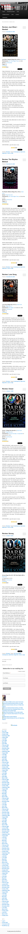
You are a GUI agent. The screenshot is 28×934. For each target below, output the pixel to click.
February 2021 (5, 809)
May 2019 (4, 840)
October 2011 (5, 915)
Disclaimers (4, 17)
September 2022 (6, 787)
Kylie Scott (23, 59)
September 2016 (6, 890)
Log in (3, 921)
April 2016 (4, 898)
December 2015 (5, 904)
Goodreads (4, 65)
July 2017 (4, 874)
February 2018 (5, 864)
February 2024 (5, 762)
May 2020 (4, 821)
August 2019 (5, 835)
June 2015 (4, 907)
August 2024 (5, 753)
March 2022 (4, 796)
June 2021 (4, 804)
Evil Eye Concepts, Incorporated (16, 433)
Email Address (6, 673)
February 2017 (5, 882)
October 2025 (5, 734)
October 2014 (5, 910)
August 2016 (5, 892)
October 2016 (5, 889)
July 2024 (4, 754)
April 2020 (4, 823)
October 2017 (5, 870)
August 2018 (5, 854)
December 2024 (5, 748)
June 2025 (4, 740)
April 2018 (4, 860)
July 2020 (4, 818)
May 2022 (4, 793)
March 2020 (4, 824)
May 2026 (4, 731)
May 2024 (4, 757)
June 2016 (4, 895)
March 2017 (4, 881)
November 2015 (5, 906)
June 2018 (4, 857)
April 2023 (4, 776)
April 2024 (4, 759)
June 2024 (4, 756)
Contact (17, 14)
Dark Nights (11, 307)
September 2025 (6, 735)
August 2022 (5, 789)
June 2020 (4, 820)
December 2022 (5, 782)
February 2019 (5, 845)
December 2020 (5, 812)
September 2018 (6, 853)
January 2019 (5, 846)
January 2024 (5, 764)
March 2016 (4, 899)
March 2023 (4, 778)
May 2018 (4, 859)
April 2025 (4, 743)
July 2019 (4, 837)
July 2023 (4, 771)
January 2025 (5, 746)
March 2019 (4, 843)
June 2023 (4, 773)
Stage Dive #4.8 (9, 195)
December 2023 (5, 765)
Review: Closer (7, 389)
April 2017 (4, 879)
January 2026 (5, 732)
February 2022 (5, 798)
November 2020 (5, 814)
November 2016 (5, 887)
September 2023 (6, 768)
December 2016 (5, 885)
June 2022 (4, 792)
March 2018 (4, 862)
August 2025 (5, 737)
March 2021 (4, 807)
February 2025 (5, 745)
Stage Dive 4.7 (9, 306)
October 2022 (5, 785)
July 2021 (4, 803)
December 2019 (5, 829)
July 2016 (4, 893)
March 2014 (4, 914)
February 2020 (5, 826)
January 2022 (5, 799)
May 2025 (4, 742)
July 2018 (4, 856)
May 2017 (4, 878)
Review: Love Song (9, 274)
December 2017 (5, 867)
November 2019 (5, 831)
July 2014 (4, 912)
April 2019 (4, 842)
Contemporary (9, 62)
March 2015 (4, 909)
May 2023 (4, 774)
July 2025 (4, 739)
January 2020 (5, 828)
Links (12, 14)
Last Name (5, 683)
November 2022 (5, 784)
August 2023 (5, 770)
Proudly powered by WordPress (14, 931)
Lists (18, 11)
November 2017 (5, 868)
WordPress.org (5, 925)
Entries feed (5, 922)
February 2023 (5, 779)
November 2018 (5, 849)
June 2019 (4, 839)
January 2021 (5, 810)
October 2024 (5, 749)
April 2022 (4, 795)
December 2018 (5, 848)
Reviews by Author (11, 11)
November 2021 (5, 801)
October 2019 (5, 832)
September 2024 (6, 751)
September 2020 (6, 815)
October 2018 (5, 851)
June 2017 (4, 876)
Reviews (8, 151)
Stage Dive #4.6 (9, 432)
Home (3, 11)
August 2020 (5, 817)
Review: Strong (8, 533)
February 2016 (5, 901)
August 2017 (5, 873)
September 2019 (6, 834)
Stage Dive (4, 153)
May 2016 (4, 896)
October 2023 (5, 767)
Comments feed (5, 924)
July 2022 (4, 790)
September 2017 (6, 871)
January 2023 (5, 781)
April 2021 (4, 806)
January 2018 (5, 865)
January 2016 (5, 903)
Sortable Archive (5, 14)
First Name (5, 678)
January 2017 (5, 884)
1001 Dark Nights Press (14, 61)
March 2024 (4, 760)
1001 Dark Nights (17, 653)
